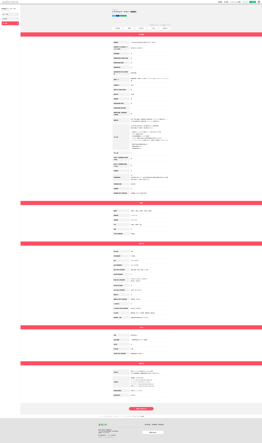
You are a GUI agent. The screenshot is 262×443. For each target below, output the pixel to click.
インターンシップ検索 (235, 2)
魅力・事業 (5, 14)
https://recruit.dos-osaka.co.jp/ (146, 386)
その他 (153, 28)
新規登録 (253, 2)
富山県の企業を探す (109, 416)
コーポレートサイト (6, 10)
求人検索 (226, 2)
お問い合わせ (152, 432)
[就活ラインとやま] (10, 2)
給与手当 (141, 28)
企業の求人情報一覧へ (141, 409)
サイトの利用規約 (112, 435)
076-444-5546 (139, 378)
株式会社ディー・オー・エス (119, 416)
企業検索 (220, 2)
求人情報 (5, 23)
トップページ (101, 416)
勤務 (129, 28)
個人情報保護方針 (102, 435)
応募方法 (165, 28)
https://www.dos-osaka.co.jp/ (145, 384)
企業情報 (5, 19)
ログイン (246, 2)
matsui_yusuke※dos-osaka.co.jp (143, 380)
